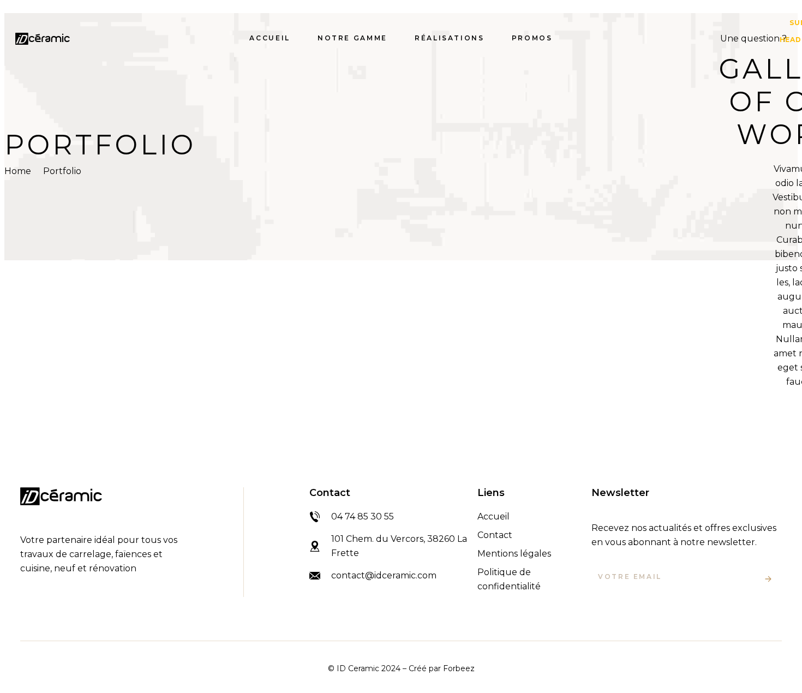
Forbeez (459, 668)
